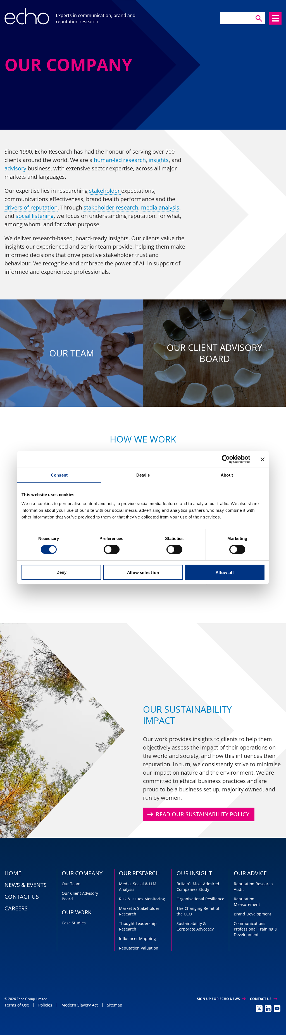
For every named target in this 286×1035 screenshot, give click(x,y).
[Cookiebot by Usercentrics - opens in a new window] (225, 459)
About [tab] (227, 474)
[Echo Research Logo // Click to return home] (26, 16)
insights (159, 160)
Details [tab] (143, 474)
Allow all (225, 572)
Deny (61, 572)
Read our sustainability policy (197, 814)
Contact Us (263, 998)
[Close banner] (262, 459)
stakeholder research (111, 207)
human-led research (119, 160)
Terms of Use (16, 1005)
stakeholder (105, 190)
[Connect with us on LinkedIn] (268, 1008)
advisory (16, 168)
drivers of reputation (31, 207)
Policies (45, 1005)
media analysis (160, 207)
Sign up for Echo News (221, 998)
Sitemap (114, 1005)
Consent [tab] (59, 474)
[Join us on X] (259, 1008)
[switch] (112, 549)
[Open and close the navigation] (275, 18)
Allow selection (143, 572)
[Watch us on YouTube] (277, 1008)
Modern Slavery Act (79, 1005)
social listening (35, 216)
